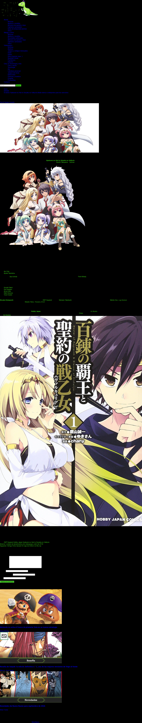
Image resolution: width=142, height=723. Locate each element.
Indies (10, 54)
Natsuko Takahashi (65, 300)
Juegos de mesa (13, 73)
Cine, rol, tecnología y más (12, 64)
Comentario (4, 568)
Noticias (10, 21)
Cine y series (12, 65)
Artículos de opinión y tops (17, 25)
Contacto (7, 82)
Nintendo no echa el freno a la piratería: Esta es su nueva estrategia (28, 627)
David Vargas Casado (7, 102)
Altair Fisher (4, 710)
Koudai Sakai (8, 287)
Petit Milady (82, 277)
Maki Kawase (8, 293)
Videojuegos (8, 45)
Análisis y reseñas (14, 23)
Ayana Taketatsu (9, 273)
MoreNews (35, 722)
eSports (10, 62)
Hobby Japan (17, 542)
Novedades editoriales (15, 38)
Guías (9, 53)
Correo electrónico (6, 574)
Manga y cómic (9, 32)
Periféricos (11, 60)
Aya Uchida (13, 277)
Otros (9, 31)
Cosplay (10, 78)
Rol (9, 69)
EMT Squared (47, 300)
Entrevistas (11, 75)
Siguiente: (20, 546)
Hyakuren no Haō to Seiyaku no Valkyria (36, 542)
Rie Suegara (8, 289)
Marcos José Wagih (7, 670)
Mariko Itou (114, 300)
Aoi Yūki (6, 271)
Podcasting (11, 80)
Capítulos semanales (15, 27)
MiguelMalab (4, 631)
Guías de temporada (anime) (17, 29)
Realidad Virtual (13, 58)
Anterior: (21, 544)
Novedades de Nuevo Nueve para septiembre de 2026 (22, 706)
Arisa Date (7, 291)
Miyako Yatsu (29, 302)
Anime (6, 20)
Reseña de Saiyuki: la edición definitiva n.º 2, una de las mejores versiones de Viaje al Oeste (38, 667)
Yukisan (71, 162)
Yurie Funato (8, 295)
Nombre (2, 571)
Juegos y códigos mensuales (18, 51)
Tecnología (11, 67)
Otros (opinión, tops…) (15, 56)
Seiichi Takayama (62, 162)
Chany (81, 313)
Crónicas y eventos (14, 76)
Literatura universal (14, 71)
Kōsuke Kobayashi (6, 300)
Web (1, 578)
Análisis (10, 49)
